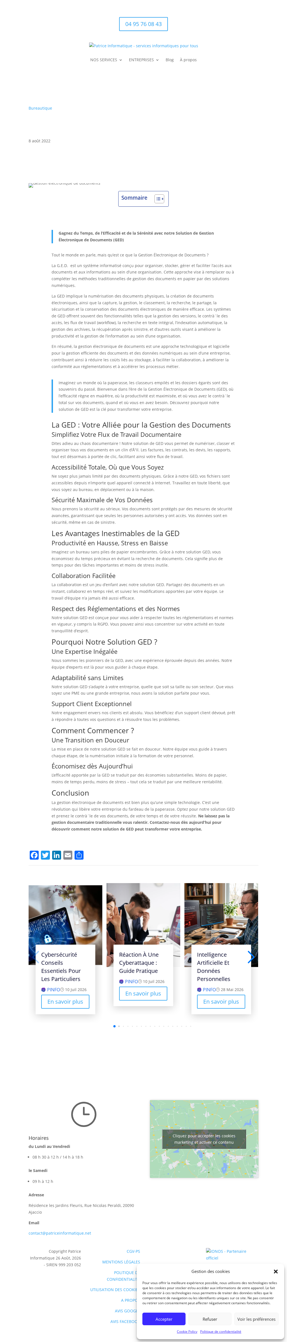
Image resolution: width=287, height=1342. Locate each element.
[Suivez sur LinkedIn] (253, 21)
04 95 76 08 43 (143, 24)
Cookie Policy (187, 1331)
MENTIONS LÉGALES (121, 1262)
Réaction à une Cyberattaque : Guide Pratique (139, 963)
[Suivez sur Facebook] (220, 21)
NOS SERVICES (103, 59)
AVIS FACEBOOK (125, 1321)
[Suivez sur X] (231, 21)
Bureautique (40, 108)
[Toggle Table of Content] (156, 199)
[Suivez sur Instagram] (242, 21)
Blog (170, 59)
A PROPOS (130, 1300)
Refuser (210, 1319)
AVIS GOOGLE (127, 1310)
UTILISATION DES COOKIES (115, 1289)
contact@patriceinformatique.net (60, 1233)
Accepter (164, 1319)
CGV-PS (133, 1251)
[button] (276, 1271)
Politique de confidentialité (220, 1331)
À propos (188, 59)
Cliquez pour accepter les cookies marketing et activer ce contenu (204, 1139)
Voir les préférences (256, 1319)
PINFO (53, 989)
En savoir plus (65, 1001)
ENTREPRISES (141, 59)
